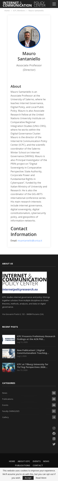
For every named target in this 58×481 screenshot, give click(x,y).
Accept (28, 477)
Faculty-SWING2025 (10, 411)
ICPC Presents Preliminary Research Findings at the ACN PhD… (36, 338)
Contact (38, 465)
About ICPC (24, 461)
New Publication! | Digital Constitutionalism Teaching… (33, 351)
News (4, 393)
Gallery (5, 417)
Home (12, 461)
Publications (7, 399)
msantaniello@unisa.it (30, 240)
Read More (41, 478)
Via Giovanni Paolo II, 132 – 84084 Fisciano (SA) (22, 314)
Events (5, 405)
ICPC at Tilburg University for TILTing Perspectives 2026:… (32, 365)
